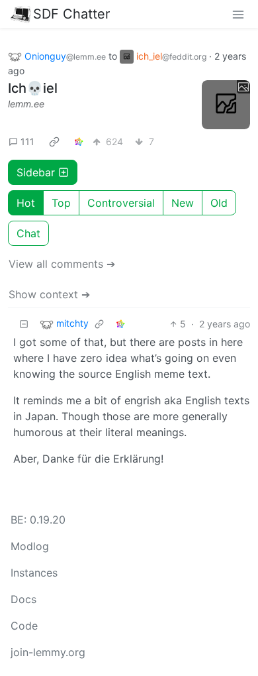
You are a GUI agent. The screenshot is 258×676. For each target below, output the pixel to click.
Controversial (121, 202)
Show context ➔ (49, 294)
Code (24, 625)
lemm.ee (26, 103)
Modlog (30, 546)
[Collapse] (23, 323)
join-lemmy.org (48, 652)
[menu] (238, 14)
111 (27, 141)
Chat (28, 233)
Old (219, 202)
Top (61, 202)
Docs (23, 599)
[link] (54, 141)
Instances (34, 572)
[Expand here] (226, 104)
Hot (26, 202)
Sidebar (36, 172)
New (182, 202)
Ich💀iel (33, 88)
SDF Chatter (71, 14)
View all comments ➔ (62, 263)
